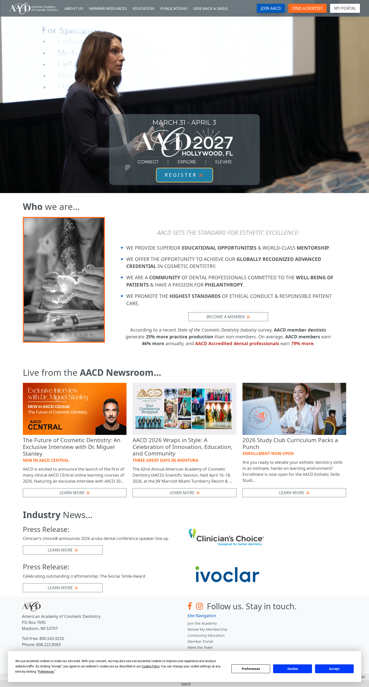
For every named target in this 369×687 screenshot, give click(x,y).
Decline (292, 669)
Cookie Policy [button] (150, 666)
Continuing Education (206, 635)
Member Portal (200, 641)
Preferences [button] (46, 671)
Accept (334, 669)
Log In (186, 683)
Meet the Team (200, 647)
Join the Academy (202, 623)
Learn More (72, 492)
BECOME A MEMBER (226, 316)
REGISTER (181, 174)
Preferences (251, 669)
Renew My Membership (207, 629)
